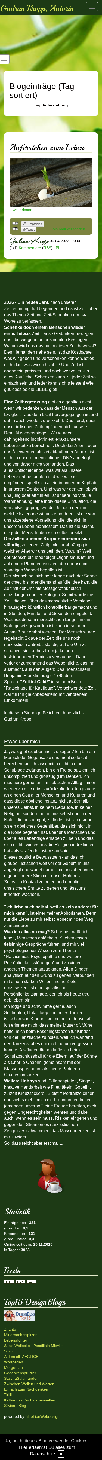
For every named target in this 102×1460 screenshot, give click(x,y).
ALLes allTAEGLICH (21, 1356)
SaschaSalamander (21, 1378)
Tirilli (8, 1394)
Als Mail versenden (68, 229)
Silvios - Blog (15, 1405)
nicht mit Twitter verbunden (15, 229)
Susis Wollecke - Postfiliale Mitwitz (33, 1345)
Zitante (10, 1329)
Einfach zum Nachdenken (26, 1389)
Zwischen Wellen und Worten (29, 1384)
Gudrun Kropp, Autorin (36, 8)
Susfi (8, 1351)
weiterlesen (22, 209)
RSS (47, 248)
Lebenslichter (15, 1340)
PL (58, 248)
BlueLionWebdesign (42, 1416)
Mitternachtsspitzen (21, 1335)
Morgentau (13, 1367)
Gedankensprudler (20, 1373)
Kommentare (30, 248)
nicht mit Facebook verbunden (15, 223)
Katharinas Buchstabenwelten (29, 1400)
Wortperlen (13, 1362)
